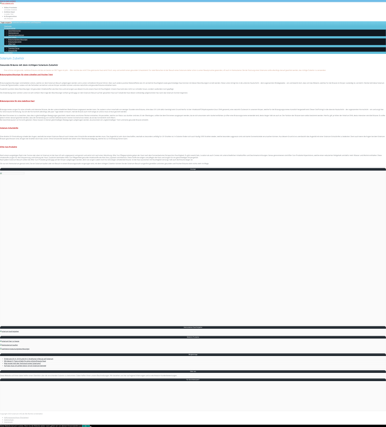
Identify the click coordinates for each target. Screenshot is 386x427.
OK (84, 426)
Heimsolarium (13, 33)
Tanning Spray (13, 48)
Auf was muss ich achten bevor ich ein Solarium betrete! (25, 366)
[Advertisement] (60, 397)
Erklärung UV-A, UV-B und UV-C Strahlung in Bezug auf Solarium (28, 359)
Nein (87, 426)
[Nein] (90, 426)
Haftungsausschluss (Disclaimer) (16, 417)
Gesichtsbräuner (14, 31)
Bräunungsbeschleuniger (18, 39)
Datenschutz (9, 420)
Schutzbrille (12, 50)
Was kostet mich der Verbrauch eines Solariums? (22, 363)
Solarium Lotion (10, 37)
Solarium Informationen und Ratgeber (26, 22)
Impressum (8, 422)
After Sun (11, 44)
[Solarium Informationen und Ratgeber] (7, 3)
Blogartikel (8, 53)
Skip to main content (8, 1)
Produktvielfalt (9, 28)
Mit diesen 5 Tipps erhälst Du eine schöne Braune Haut (25, 361)
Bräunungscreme (14, 42)
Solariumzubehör (10, 46)
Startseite (8, 26)
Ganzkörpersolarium (16, 35)
